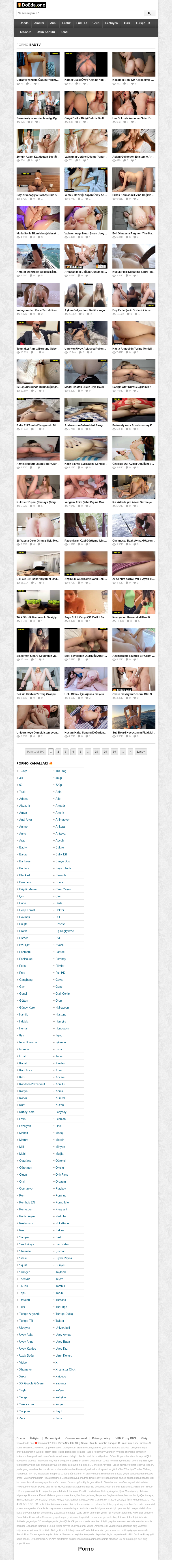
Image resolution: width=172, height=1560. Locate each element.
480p (59, 778)
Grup (95, 23)
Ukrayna (24, 1327)
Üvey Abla (25, 1334)
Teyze (59, 1279)
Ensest (60, 924)
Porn (22, 1195)
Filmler (60, 965)
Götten (23, 1000)
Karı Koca (25, 1070)
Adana (23, 798)
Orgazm (61, 1181)
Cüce (22, 903)
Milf (21, 1146)
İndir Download (28, 1042)
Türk (127, 23)
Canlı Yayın (63, 889)
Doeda (24, 23)
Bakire (60, 847)
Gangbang (25, 979)
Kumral (60, 1098)
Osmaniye (25, 1188)
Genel (23, 993)
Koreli (59, 1091)
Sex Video (62, 1244)
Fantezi (60, 952)
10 (96, 751)
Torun (59, 1293)
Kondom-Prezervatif (32, 1084)
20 (105, 751)
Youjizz (60, 1404)
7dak (22, 791)
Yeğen (60, 1390)
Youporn (24, 1411)
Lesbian (61, 1119)
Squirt (23, 1265)
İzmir (59, 1049)
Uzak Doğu (26, 1355)
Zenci (64, 32)
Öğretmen (25, 1167)
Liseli (59, 1126)
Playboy (61, 1188)
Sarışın (24, 1237)
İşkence (61, 1042)
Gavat (59, 979)
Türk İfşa (61, 1307)
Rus (21, 1230)
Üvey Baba (63, 1341)
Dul (58, 917)
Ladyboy (61, 1112)
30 (114, 751)
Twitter (60, 1320)
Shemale (25, 1251)
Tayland (61, 1272)
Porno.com (26, 1209)
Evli (58, 938)
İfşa (21, 1035)
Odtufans (25, 1160)
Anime (23, 826)
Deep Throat (27, 910)
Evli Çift (24, 945)
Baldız (23, 854)
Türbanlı (61, 1300)
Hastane (61, 1014)
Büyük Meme (28, 889)
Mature (23, 1139)
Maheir (23, 1133)
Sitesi (23, 1258)
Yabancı (61, 1383)
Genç (59, 986)
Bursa (59, 882)
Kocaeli (60, 1077)
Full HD (81, 23)
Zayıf (59, 1411)
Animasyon (63, 819)
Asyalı (60, 840)
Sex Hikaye (26, 1244)
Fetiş (22, 965)
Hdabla (23, 1021)
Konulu (60, 1084)
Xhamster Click (65, 1369)
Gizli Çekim (63, 993)
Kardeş (60, 1063)
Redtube (61, 1216)
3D (21, 778)
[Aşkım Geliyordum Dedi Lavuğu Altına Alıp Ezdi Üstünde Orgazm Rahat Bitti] (86, 294)
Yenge (23, 1397)
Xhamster (25, 1369)
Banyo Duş (63, 861)
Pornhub (61, 1195)
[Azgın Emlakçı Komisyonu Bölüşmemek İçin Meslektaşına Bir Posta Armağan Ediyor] (86, 563)
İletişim (34, 1438)
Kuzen (60, 1105)
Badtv (23, 847)
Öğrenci (61, 1160)
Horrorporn (62, 1028)
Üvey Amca (63, 1334)
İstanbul (24, 1049)
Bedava (24, 868)
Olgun (23, 1174)
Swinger (24, 1272)
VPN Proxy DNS (126, 1438)
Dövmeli (24, 917)
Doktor (60, 910)
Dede (59, 903)
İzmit (22, 1056)
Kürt (22, 1105)
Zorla (59, 1418)
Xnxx (22, 1376)
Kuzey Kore (26, 1112)
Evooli (60, 945)
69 (20, 785)
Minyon (60, 1146)
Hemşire (61, 1021)
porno (75, 1460)
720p (59, 785)
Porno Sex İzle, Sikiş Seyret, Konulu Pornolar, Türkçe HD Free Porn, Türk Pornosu (103, 1443)
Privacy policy (101, 1438)
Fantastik (25, 952)
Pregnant (61, 1209)
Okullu (60, 1167)
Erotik (66, 23)
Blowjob (61, 875)
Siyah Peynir (64, 1258)
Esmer (23, 938)
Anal (53, 23)
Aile (58, 798)
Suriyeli (60, 1265)
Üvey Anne (26, 1341)
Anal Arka (25, 819)
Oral (22, 1181)
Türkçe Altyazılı (29, 1313)
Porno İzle (62, 1202)
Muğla (59, 1153)
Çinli (58, 896)
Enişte (23, 924)
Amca (23, 812)
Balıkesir (25, 861)
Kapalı (23, 1063)
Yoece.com (26, 1404)
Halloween (62, 1007)
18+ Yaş (61, 771)
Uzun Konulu (46, 32)
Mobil (22, 1153)
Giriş (144, 1438)
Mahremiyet (52, 1438)
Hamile (23, 1014)
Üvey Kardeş (27, 1348)
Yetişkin (61, 1397)
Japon (59, 1056)
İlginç (59, 1035)
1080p (23, 771)
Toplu (22, 1293)
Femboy (61, 959)
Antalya (60, 833)
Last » (141, 751)
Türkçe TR (143, 23)
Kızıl (22, 1077)
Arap (22, 840)
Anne (22, 833)
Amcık (60, 812)
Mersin (60, 1139)
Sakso (60, 1230)
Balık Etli (61, 854)
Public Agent (27, 1216)
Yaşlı (22, 1390)
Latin (22, 1119)
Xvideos (61, 1376)
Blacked (24, 875)
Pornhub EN (27, 1202)
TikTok (23, 1286)
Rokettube (62, 1223)
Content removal (76, 1438)
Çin (21, 896)
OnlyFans (62, 1174)
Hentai (23, 1028)
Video (23, 1362)
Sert (58, 1237)
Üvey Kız (62, 1348)
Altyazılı (24, 805)
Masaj (59, 1133)
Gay (22, 986)
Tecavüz (25, 32)
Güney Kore (27, 1007)
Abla (58, 791)
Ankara (60, 826)
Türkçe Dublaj (64, 1313)
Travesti (24, 1300)
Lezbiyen (111, 23)
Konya (23, 1091)
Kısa (59, 1070)
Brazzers (25, 882)
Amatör (39, 23)
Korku (23, 1098)
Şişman (60, 1251)
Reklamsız (26, 1223)
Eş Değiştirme (65, 931)
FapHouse (25, 959)
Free (22, 972)
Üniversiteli (63, 1327)
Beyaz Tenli (63, 868)
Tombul (60, 1286)
